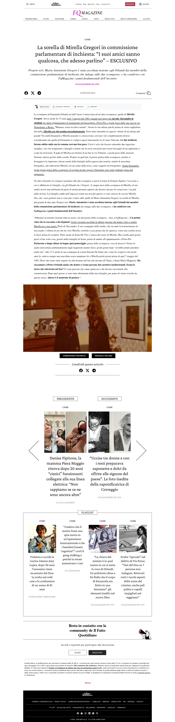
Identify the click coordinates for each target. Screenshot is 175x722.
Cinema (73, 19)
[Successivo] (141, 451)
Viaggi (96, 19)
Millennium (91, 4)
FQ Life (46, 19)
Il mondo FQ (105, 4)
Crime (87, 40)
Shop (98, 4)
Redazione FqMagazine (43, 597)
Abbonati (130, 4)
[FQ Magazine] (87, 12)
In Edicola (78, 4)
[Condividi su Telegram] (39, 93)
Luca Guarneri (67, 503)
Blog (84, 4)
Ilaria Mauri (73, 571)
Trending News (31, 19)
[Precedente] (33, 451)
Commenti (141, 93)
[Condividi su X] (33, 93)
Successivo (109, 398)
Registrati (97, 652)
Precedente (65, 398)
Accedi (78, 652)
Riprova (88, 683)
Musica (85, 19)
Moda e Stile (110, 19)
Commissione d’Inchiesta (74, 356)
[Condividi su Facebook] (26, 93)
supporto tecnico (144, 673)
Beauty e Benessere (129, 19)
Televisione (59, 19)
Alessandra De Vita (88, 84)
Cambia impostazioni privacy (79, 701)
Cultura (146, 19)
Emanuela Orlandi (103, 356)
